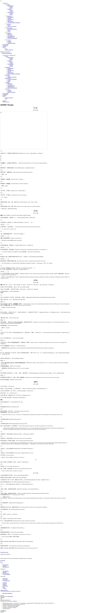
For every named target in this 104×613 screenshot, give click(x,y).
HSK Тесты (5, 578)
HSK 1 (11, 6)
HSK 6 (11, 14)
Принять (2, 597)
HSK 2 (11, 8)
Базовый (9, 9)
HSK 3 (11, 10)
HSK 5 (11, 13)
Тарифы (4, 46)
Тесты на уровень (6, 574)
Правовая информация (7, 593)
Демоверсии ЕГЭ (11, 36)
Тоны (9, 25)
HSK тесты (10, 34)
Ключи (9, 30)
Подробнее (2, 560)
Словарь (9, 41)
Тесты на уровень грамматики (14, 22)
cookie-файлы (10, 596)
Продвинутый (11, 12)
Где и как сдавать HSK (12, 38)
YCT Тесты (5, 579)
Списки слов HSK (11, 43)
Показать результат (4, 552)
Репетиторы (5, 45)
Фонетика (9, 24)
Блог (6, 48)
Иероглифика (10, 27)
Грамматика (9, 16)
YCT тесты (10, 35)
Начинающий (10, 5)
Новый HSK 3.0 (11, 37)
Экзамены (8, 32)
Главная (4, 100)
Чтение (8, 4)
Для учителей (5, 44)
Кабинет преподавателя (5, 51)
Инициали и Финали (12, 26)
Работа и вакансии (9, 49)
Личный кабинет (3, 590)
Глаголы (9, 20)
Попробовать (3, 610)
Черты (9, 31)
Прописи (9, 42)
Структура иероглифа (12, 29)
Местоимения (10, 21)
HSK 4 (11, 11)
